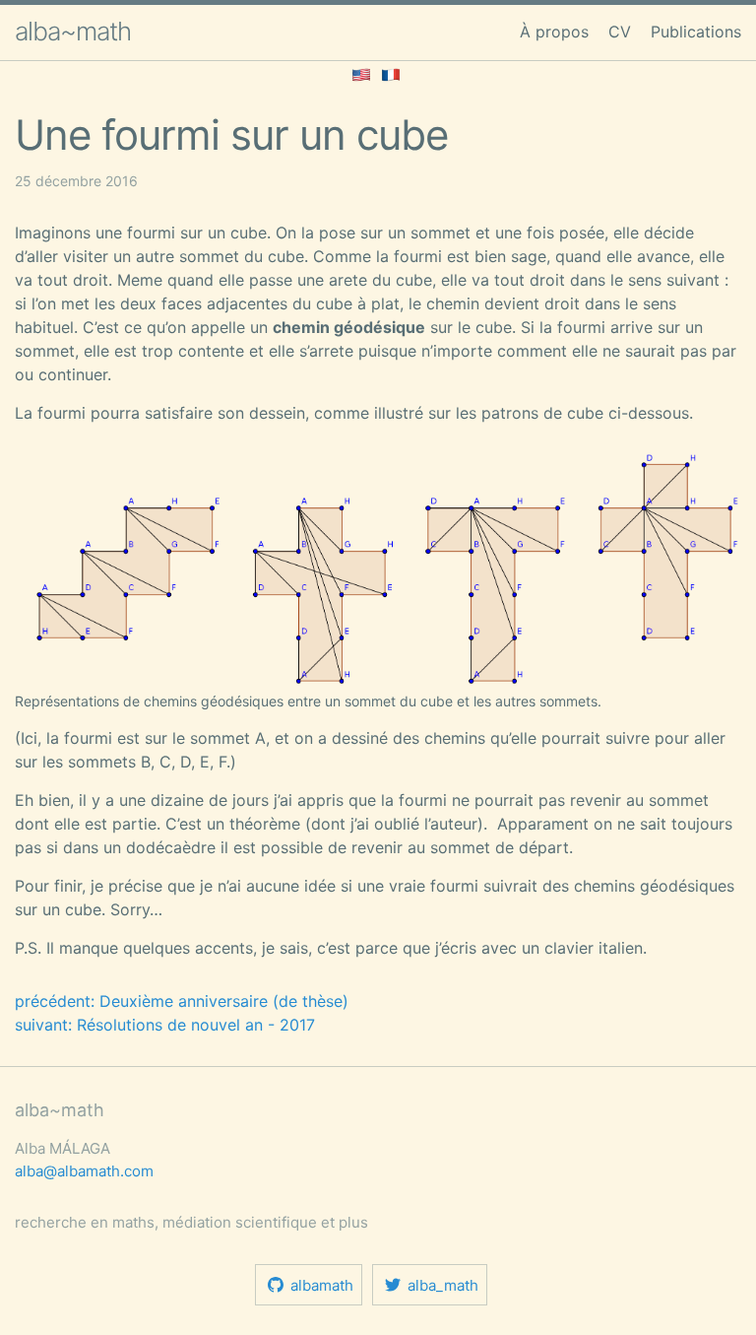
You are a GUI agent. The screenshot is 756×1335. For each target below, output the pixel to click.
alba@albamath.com (84, 1171)
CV (619, 31)
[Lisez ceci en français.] (391, 73)
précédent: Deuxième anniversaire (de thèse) (181, 1001)
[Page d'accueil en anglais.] (361, 73)
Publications (696, 31)
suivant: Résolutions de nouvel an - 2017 (165, 1025)
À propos (554, 31)
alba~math (73, 31)
